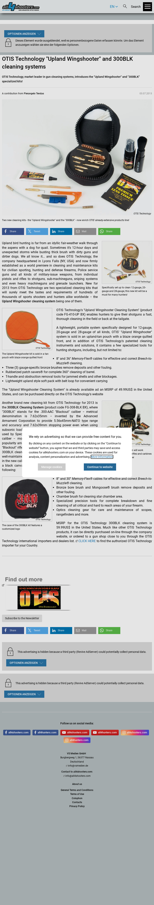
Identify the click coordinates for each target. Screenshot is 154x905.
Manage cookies (51, 467)
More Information (102, 456)
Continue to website (100, 467)
